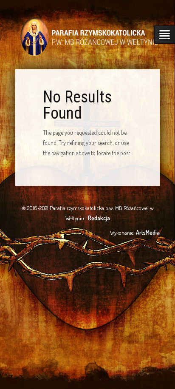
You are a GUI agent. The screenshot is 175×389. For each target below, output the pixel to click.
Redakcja (99, 217)
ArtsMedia (148, 232)
